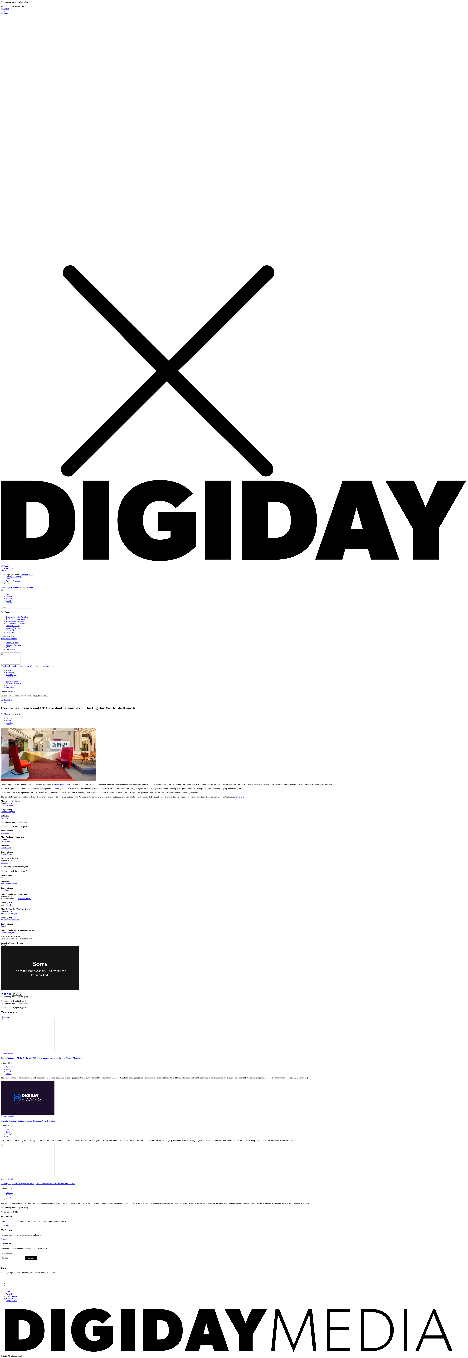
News (3, 587)
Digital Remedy (7, 854)
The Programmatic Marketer (17, 619)
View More (5, 1017)
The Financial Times (9, 884)
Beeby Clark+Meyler (9, 913)
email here (240, 797)
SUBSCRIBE (6, 700)
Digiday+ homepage (14, 577)
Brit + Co (4, 818)
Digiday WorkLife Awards (63, 784)
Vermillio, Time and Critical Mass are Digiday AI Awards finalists (28, 1121)
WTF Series (10, 647)
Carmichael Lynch (8, 812)
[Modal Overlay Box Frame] (19, 1257)
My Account (6, 639)
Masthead (9, 1298)
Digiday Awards (7, 1053)
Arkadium (5, 890)
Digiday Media (11, 1301)
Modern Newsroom (13, 630)
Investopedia (6, 848)
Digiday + (10, 587)
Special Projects (12, 643)
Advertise (9, 1294)
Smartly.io (5, 833)
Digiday (7, 714)
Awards (30, 587)
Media (8, 670)
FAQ (8, 579)
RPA (3, 877)
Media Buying (11, 675)
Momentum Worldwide (10, 920)
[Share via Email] (10, 994)
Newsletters (10, 649)
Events (24, 587)
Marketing (10, 672)
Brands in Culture (13, 626)
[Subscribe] (5, 566)
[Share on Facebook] (5, 994)
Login (12, 568)
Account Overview (13, 581)
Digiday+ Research (13, 645)
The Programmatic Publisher (17, 617)
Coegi (3, 926)
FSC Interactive (7, 805)
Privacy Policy (11, 1296)
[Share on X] (7, 994)
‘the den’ (9, 905)
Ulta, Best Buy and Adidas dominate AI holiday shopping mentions (27, 666)
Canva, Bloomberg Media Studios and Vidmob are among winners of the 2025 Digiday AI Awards (41, 1058)
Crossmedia (5, 841)
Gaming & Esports (13, 628)
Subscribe (5, 568)
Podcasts (17, 587)
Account (4, 1239)
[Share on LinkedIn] (2, 994)
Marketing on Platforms (15, 621)
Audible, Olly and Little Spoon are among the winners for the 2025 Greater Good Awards (38, 1184)
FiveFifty (4, 863)
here (198, 797)
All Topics (10, 632)
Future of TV (11, 677)
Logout (8, 583)
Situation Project (24, 899)
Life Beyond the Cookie (15, 623)
